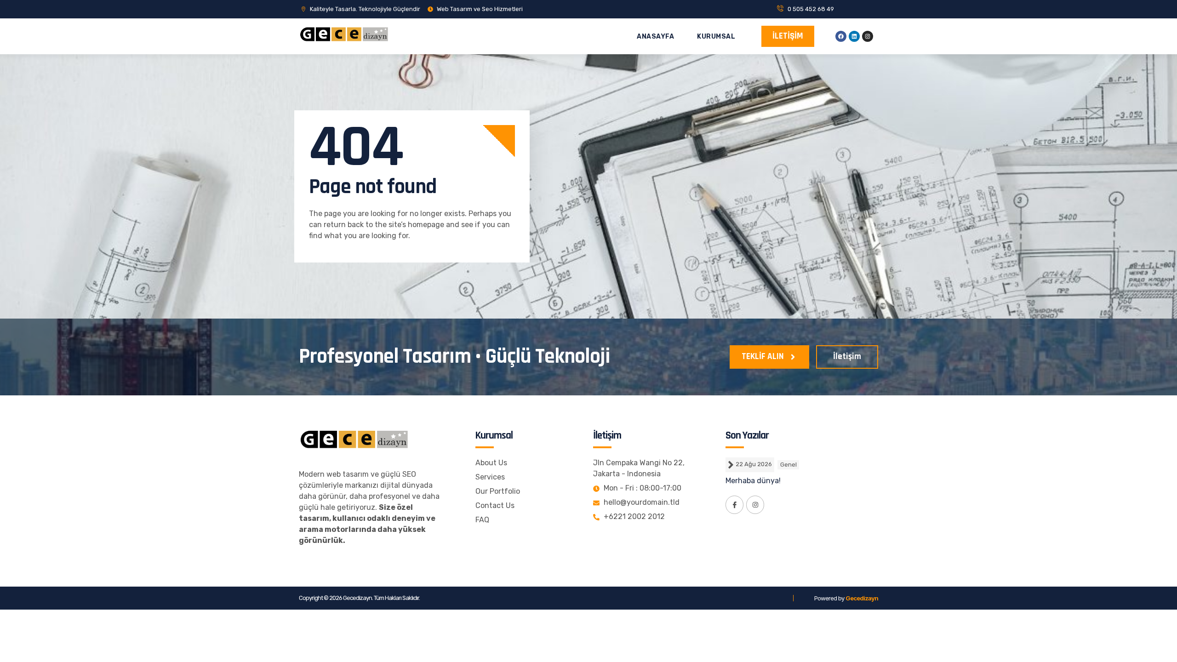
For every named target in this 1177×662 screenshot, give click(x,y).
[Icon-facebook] (734, 505)
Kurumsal (716, 36)
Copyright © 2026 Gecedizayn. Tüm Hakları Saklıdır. (359, 597)
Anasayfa (655, 36)
